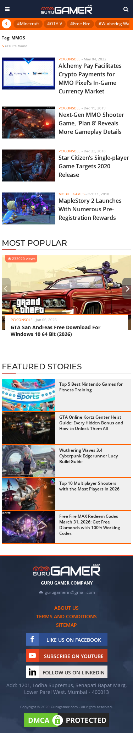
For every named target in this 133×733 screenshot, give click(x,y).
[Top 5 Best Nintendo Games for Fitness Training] (28, 395)
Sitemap (66, 624)
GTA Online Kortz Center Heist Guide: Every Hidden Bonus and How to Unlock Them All (91, 422)
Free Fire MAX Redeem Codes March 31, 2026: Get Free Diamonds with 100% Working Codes (89, 524)
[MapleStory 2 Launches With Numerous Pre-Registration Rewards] (28, 208)
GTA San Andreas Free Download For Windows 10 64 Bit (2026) (55, 330)
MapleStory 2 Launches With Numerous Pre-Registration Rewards (90, 209)
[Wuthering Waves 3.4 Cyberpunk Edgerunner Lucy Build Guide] (28, 461)
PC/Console (22, 319)
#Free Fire (80, 24)
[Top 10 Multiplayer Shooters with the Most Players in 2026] (28, 494)
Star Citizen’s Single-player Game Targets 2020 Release (94, 166)
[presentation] (5, 288)
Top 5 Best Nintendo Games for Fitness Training (91, 387)
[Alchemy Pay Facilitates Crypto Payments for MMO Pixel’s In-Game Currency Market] (28, 73)
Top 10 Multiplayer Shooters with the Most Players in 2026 (89, 486)
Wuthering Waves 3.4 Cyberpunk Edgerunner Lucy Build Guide (88, 456)
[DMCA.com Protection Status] (66, 727)
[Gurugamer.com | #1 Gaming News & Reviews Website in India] (66, 9)
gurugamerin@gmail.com (70, 592)
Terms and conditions (66, 616)
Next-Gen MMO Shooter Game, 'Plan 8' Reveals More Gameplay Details (91, 123)
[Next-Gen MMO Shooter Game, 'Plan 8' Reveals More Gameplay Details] (28, 123)
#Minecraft (28, 24)
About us (66, 607)
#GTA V (54, 24)
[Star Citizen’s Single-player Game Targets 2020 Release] (28, 165)
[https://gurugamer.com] (66, 570)
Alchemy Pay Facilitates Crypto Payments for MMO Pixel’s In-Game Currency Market (90, 78)
